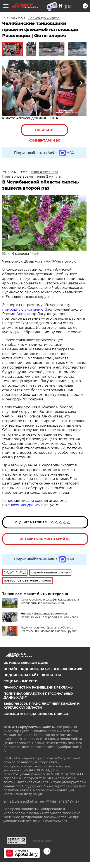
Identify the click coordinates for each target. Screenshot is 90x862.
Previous (7, 83)
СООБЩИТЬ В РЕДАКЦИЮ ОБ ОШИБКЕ (36, 714)
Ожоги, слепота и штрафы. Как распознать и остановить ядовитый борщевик (51, 601)
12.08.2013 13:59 (13, 18)
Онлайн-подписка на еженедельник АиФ (42, 669)
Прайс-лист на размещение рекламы (38, 687)
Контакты (51, 675)
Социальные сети (20, 681)
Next (81, 83)
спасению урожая (24, 505)
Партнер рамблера (41, 840)
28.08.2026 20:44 (15, 172)
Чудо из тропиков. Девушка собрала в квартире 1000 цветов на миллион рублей (49, 629)
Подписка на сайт (20, 675)
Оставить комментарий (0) (44, 132)
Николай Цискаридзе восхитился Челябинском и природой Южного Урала (49, 615)
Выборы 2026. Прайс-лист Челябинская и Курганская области (41, 706)
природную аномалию (22, 309)
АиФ (35, 254)
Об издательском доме (25, 663)
